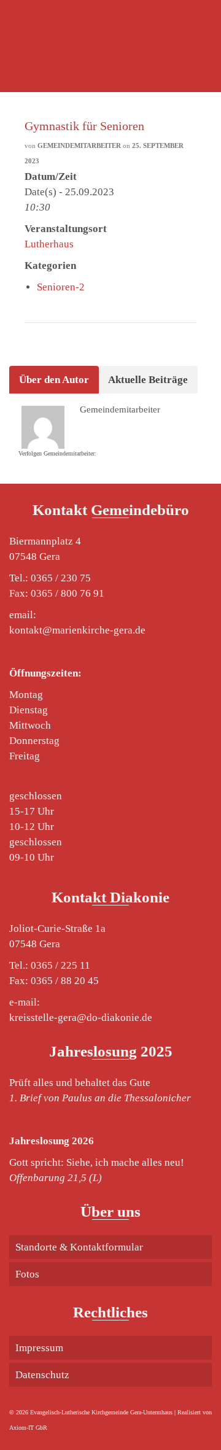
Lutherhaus (49, 244)
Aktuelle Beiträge (148, 380)
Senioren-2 (61, 287)
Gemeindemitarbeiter (79, 145)
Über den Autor (54, 380)
